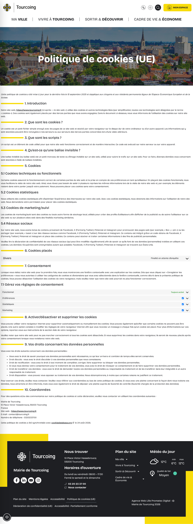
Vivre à (56, 19)
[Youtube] (31, 480)
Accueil (84, 50)
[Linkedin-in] (24, 480)
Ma (19, 19)
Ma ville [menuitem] (119, 459)
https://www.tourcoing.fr (29, 110)
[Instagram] (38, 480)
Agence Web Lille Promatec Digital (151, 500)
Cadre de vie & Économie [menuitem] (123, 479)
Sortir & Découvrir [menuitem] (125, 471)
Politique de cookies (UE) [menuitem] (81, 499)
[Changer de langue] (143, 7)
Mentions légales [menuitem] (38, 499)
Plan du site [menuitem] (19, 499)
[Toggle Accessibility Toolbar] (7, 517)
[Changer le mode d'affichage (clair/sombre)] (150, 7)
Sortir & (104, 19)
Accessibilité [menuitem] (57, 499)
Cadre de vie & (158, 19)
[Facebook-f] (17, 480)
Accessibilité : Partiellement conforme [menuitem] (76, 506)
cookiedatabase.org (61, 423)
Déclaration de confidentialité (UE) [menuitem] (32, 506)
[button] (158, 7)
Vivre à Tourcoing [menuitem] (125, 465)
